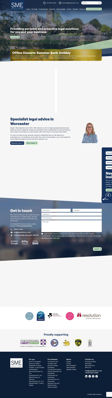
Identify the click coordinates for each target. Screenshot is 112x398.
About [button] (74, 9)
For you (32, 359)
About (68, 359)
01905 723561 (18, 229)
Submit (96, 249)
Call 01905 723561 (51, 3)
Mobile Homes (52, 385)
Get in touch (14, 37)
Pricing (68, 363)
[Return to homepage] (17, 6)
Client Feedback (71, 365)
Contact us (82, 9)
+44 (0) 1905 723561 (91, 373)
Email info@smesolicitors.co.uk (70, 3)
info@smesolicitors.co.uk (22, 232)
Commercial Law (53, 361)
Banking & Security (53, 383)
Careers (69, 9)
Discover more (16, 143)
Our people (52, 9)
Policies (68, 361)
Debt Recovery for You (36, 381)
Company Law (52, 363)
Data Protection (52, 387)
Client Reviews (70, 367)
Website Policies (71, 369)
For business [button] (42, 9)
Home (28, 9)
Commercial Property (54, 369)
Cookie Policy (72, 236)
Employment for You (35, 375)
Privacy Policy (61, 236)
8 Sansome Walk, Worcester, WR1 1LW (26, 235)
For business (53, 359)
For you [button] (33, 9)
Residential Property (35, 365)
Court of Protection (35, 361)
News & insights (61, 9)
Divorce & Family (34, 363)
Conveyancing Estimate (93, 9)
